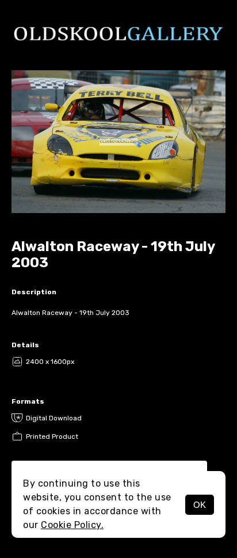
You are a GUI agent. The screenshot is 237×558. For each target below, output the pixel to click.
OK (199, 505)
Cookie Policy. (72, 524)
